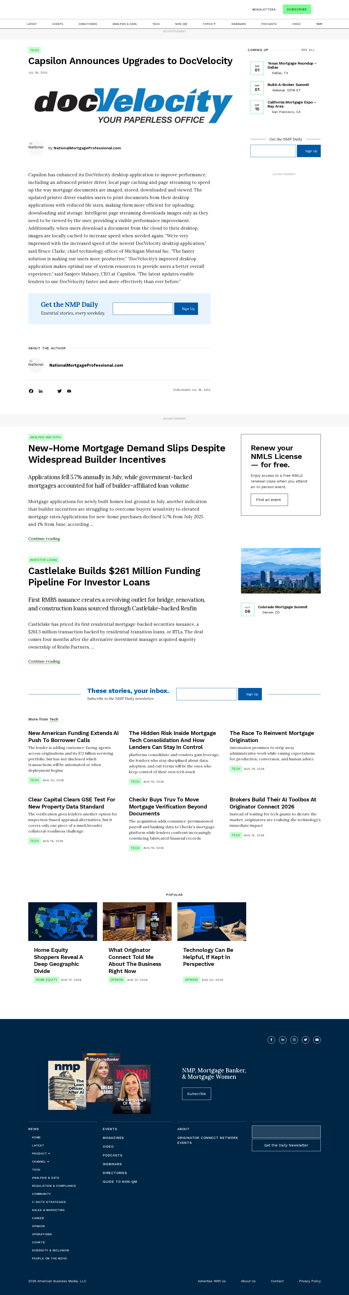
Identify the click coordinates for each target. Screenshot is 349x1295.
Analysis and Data (45, 437)
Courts (38, 1242)
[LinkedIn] (40, 391)
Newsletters (264, 9)
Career (38, 1218)
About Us (248, 1281)
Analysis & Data (125, 24)
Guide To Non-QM (120, 1181)
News (33, 1129)
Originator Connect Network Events (207, 1140)
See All (308, 49)
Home (36, 1137)
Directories (88, 24)
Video (296, 24)
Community (41, 1194)
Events (57, 24)
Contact (277, 1281)
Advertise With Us (212, 1281)
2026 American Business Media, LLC (57, 1281)
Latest (32, 24)
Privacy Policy (310, 1281)
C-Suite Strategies (49, 1202)
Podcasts (269, 24)
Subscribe (297, 9)
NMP (319, 24)
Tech (156, 24)
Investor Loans (43, 560)
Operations (42, 1234)
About (183, 1129)
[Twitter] (59, 391)
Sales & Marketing (48, 1210)
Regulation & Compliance (54, 1185)
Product (40, 1153)
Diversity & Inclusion (50, 1250)
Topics (208, 24)
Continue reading (44, 538)
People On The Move (49, 1258)
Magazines (113, 1138)
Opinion (116, 980)
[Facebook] (31, 391)
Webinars (238, 24)
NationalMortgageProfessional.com (87, 148)
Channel (39, 1161)
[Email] (69, 391)
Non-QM (181, 24)
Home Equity (46, 980)
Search (316, 10)
